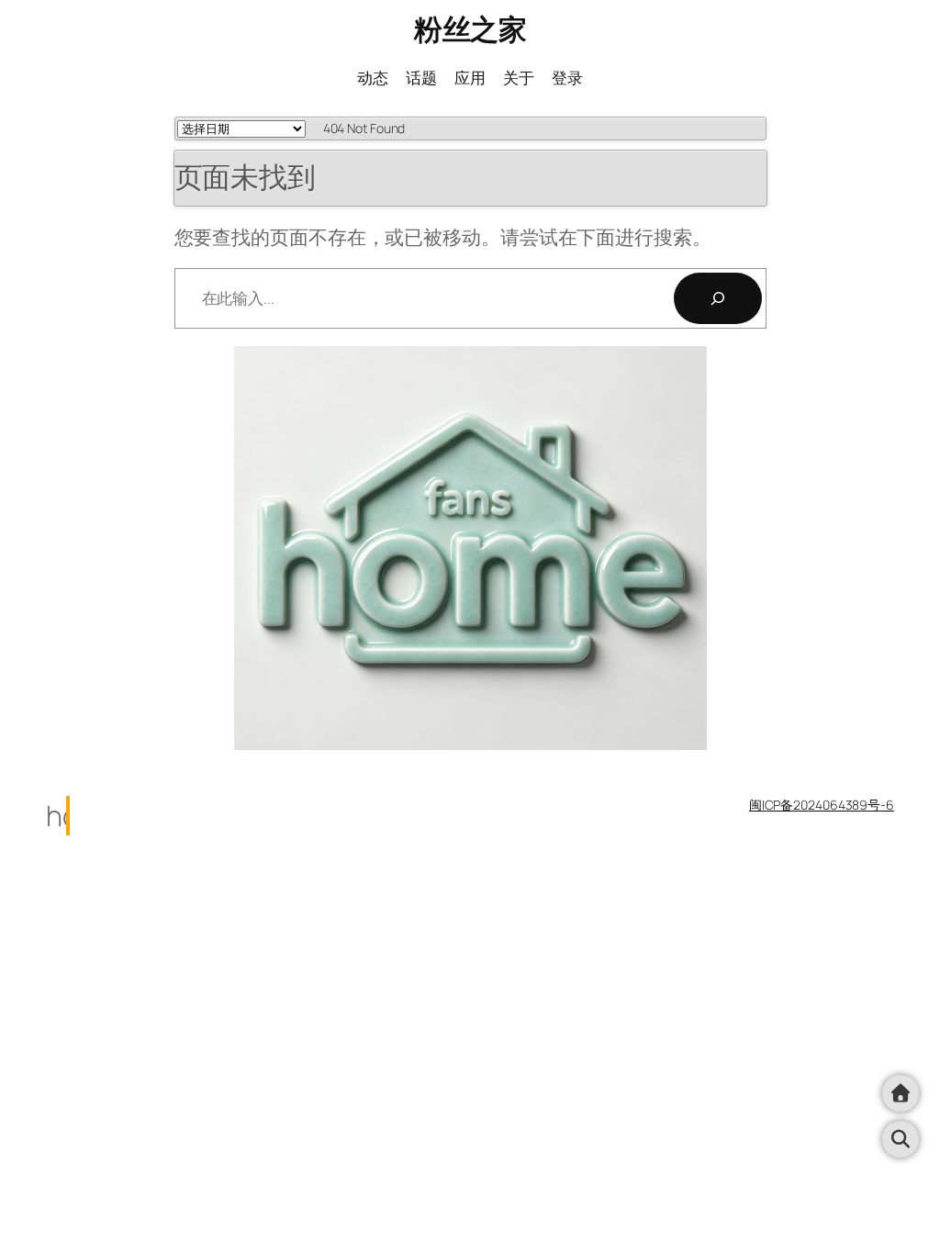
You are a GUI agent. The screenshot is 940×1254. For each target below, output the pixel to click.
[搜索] (718, 298)
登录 (567, 77)
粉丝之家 (470, 28)
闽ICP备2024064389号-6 (821, 804)
